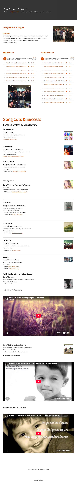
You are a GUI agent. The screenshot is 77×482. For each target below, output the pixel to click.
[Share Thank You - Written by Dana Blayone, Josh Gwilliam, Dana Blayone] (66, 99)
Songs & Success (14, 12)
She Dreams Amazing (17, 233)
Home (5, 12)
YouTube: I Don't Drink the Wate (15, 156)
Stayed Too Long (14, 269)
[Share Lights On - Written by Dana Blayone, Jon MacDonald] (29, 63)
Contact (48, 12)
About (41, 12)
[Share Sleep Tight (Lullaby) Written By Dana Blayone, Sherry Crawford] (66, 92)
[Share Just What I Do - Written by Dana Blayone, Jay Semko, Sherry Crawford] (66, 84)
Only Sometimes (16, 250)
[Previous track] (33, 57)
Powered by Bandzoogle (38, 480)
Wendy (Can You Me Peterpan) (19, 192)
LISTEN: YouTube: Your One (10, 139)
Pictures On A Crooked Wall (19, 171)
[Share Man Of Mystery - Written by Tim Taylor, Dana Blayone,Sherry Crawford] (66, 81)
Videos (36, 12)
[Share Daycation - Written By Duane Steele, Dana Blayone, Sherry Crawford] (29, 74)
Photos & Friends (26, 12)
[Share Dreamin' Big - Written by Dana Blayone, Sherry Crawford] (66, 77)
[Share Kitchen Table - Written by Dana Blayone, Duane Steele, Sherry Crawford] (29, 81)
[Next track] (35, 57)
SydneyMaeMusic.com (13, 266)
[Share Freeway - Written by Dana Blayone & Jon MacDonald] (29, 66)
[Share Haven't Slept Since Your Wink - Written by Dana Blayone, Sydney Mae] (66, 63)
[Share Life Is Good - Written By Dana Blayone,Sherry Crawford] (66, 95)
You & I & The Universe (17, 214)
